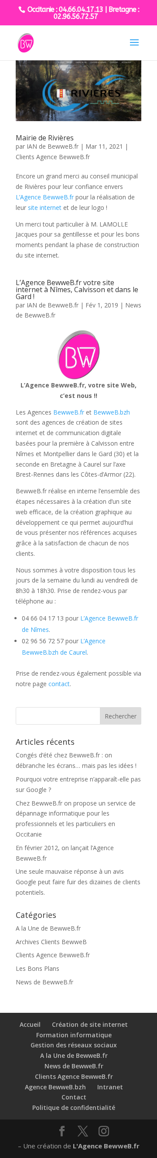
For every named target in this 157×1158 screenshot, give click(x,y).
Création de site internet (90, 1024)
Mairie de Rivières (45, 138)
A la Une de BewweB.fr (48, 928)
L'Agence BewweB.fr (106, 1145)
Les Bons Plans (37, 968)
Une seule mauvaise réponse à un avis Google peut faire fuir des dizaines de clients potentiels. (78, 881)
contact (59, 684)
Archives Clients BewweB (51, 942)
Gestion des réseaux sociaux (74, 1045)
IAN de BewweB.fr (52, 146)
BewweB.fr (68, 412)
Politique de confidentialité (73, 1107)
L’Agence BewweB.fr (45, 197)
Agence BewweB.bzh (55, 1087)
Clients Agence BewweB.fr (53, 157)
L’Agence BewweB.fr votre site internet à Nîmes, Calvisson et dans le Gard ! (77, 289)
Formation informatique (74, 1035)
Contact (73, 1097)
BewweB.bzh (111, 412)
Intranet (110, 1087)
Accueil (30, 1024)
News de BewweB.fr (44, 982)
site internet (44, 207)
